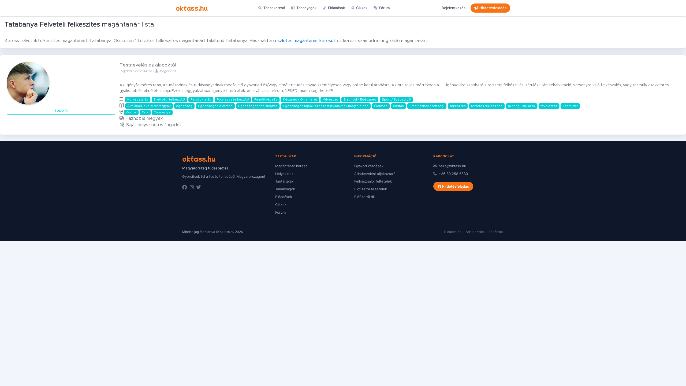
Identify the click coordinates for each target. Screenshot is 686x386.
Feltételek (496, 232)
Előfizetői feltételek (370, 189)
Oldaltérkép (452, 232)
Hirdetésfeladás (492, 8)
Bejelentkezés (453, 8)
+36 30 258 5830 (453, 174)
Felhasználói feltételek (373, 181)
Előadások (336, 8)
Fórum (384, 8)
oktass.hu (192, 8)
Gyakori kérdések (368, 166)
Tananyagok (306, 8)
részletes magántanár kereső (303, 41)
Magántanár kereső (291, 166)
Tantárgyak (284, 181)
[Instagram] (192, 187)
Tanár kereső (274, 8)
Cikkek (361, 8)
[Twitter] (198, 187)
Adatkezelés (475, 232)
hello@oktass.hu (452, 166)
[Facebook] (184, 187)
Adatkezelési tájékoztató (375, 174)
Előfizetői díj (364, 197)
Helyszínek (284, 174)
